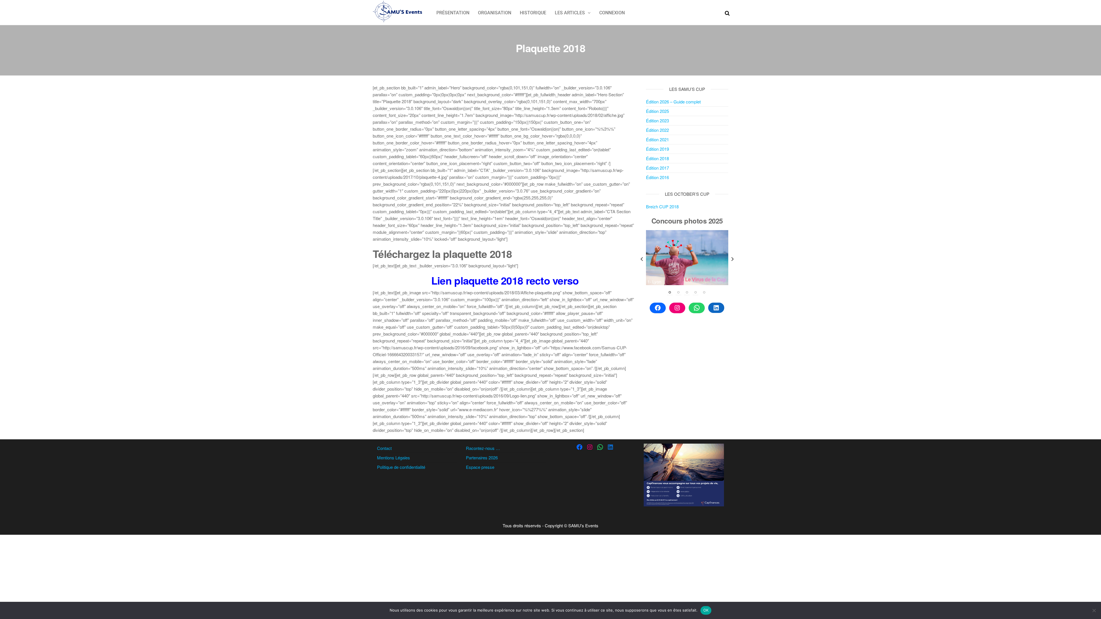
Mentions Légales (393, 458)
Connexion (612, 12)
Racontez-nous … (483, 448)
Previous (642, 259)
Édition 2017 (657, 168)
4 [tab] (695, 292)
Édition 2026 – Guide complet (673, 102)
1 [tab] (670, 292)
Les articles (570, 12)
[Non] (1094, 610)
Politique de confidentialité (401, 467)
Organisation (494, 12)
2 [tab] (678, 292)
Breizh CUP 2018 (662, 206)
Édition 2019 (657, 149)
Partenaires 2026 (482, 458)
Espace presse (480, 467)
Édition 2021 (657, 139)
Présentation (452, 12)
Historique (533, 12)
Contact (384, 448)
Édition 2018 (657, 158)
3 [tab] (687, 292)
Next (732, 259)
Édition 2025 (657, 111)
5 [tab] (704, 292)
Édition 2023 (657, 120)
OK (706, 610)
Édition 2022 (657, 130)
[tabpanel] (687, 257)
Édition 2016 (657, 177)
